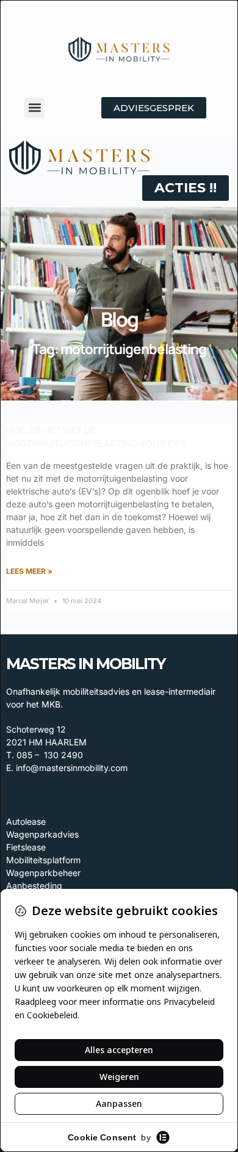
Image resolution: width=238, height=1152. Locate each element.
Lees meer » (29, 571)
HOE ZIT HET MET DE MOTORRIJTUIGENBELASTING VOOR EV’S (96, 436)
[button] (34, 108)
